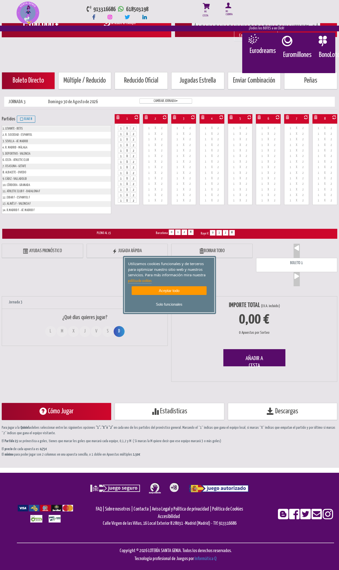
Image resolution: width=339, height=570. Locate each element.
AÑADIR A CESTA (254, 361)
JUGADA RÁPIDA (129, 250)
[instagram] (328, 517)
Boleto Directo (28, 80)
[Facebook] (294, 517)
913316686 (103, 9)
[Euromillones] (286, 41)
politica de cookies (140, 281)
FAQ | (100, 509)
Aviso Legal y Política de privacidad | (182, 509)
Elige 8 (27, 119)
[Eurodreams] (253, 39)
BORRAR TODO (214, 250)
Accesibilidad (169, 516)
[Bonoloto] (322, 41)
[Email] (317, 517)
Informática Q (205, 558)
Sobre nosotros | (119, 509)
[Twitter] (305, 517)
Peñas (310, 80)
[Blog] (283, 517)
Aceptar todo (169, 290)
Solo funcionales (169, 304)
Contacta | (142, 509)
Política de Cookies (227, 509)
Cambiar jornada (165, 101)
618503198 (137, 9)
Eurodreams (263, 51)
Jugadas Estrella (197, 80)
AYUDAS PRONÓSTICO (45, 250)
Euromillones (297, 54)
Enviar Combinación (254, 80)
